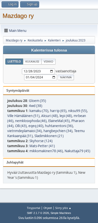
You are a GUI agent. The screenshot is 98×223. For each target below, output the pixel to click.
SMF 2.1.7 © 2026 (38, 212)
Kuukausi (32, 61)
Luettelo (14, 61)
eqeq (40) (35, 126)
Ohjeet (47, 208)
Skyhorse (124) (41, 141)
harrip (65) (58, 110)
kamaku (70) (38, 110)
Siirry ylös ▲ (63, 208)
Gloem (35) (37, 100)
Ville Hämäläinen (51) (23, 116)
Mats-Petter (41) (42, 146)
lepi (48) (66, 116)
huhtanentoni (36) (59, 126)
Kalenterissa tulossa (49, 50)
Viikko (48, 61)
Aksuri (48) (49, 116)
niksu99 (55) (77, 110)
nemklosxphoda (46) (30, 121)
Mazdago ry (18, 15)
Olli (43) (21, 126)
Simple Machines (61, 212)
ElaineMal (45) (59, 121)
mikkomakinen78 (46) (46, 151)
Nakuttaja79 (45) (77, 151)
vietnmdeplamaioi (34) (24, 131)
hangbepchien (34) (57, 131)
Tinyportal (33, 208)
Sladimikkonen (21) (49, 136)
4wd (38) (35, 105)
